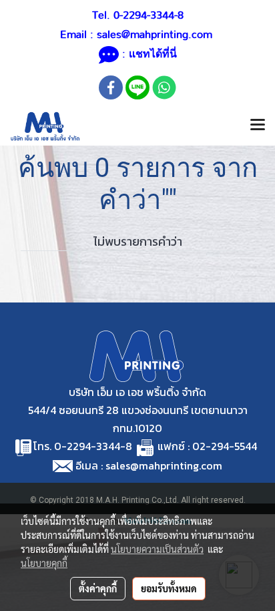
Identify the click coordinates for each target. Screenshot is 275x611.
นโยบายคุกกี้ (44, 563)
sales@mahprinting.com (154, 34)
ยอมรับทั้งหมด (169, 588)
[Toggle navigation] (257, 126)
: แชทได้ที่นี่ (148, 54)
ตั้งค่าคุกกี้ (98, 588)
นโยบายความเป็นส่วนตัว (157, 549)
